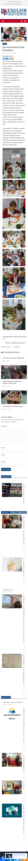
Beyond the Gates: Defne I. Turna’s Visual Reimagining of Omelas (24, 669)
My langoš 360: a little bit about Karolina (14, 338)
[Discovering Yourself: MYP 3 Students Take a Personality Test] (12, 824)
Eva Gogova (14, 53)
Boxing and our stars (8, 589)
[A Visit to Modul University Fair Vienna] (12, 766)
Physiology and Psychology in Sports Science (24, 496)
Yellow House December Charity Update (12, 702)
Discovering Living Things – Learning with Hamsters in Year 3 (24, 531)
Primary (4, 43)
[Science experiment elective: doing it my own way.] (14, 366)
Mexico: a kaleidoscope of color (15, 343)
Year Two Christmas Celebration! (13, 358)
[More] (12, 59)
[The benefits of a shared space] (14, 391)
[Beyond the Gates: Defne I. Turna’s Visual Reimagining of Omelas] (12, 661)
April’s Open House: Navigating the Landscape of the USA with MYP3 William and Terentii (24, 619)
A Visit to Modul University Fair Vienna (24, 762)
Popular (6, 512)
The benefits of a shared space (13, 406)
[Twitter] (9, 59)
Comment (4, 426)
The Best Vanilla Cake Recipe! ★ (24, 568)
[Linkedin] (7, 59)
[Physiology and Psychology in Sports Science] (12, 490)
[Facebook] (4, 59)
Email (3, 455)
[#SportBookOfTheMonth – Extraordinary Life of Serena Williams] (12, 729)
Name (3, 447)
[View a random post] (25, 21)
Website (3, 462)
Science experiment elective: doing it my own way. (12, 382)
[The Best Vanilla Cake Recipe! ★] (12, 564)
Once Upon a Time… (24, 785)
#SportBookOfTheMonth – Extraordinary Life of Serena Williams (24, 725)
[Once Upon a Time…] (12, 791)
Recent (15, 512)
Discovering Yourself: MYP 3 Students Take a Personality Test (24, 820)
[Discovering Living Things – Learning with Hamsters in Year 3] (12, 521)
